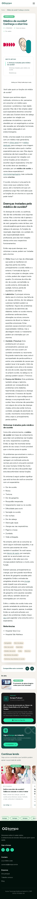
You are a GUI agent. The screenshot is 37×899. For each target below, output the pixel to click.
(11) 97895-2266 (7, 861)
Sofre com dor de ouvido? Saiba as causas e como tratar (15, 790)
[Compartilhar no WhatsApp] (27, 668)
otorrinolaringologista (11, 174)
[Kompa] (6, 3)
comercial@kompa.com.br (9, 864)
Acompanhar (10, 744)
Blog (2, 881)
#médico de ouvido (9, 651)
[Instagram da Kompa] (32, 668)
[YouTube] (12, 850)
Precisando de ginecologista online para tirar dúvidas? (23, 684)
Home (3, 10)
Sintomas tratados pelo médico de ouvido (19, 69)
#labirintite (19, 647)
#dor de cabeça (18, 643)
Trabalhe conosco (7, 877)
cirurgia (27, 581)
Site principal (5, 874)
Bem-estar (16, 766)
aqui (5, 618)
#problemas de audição (11, 655)
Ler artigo (6, 805)
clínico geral (14, 142)
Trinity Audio (21, 82)
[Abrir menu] (34, 3)
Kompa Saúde (9, 16)
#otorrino (27, 651)
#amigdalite (7, 643)
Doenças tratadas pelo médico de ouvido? (18, 64)
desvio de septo (13, 553)
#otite (20, 651)
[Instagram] (3, 850)
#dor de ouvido (8, 647)
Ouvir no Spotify (19, 720)
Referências (12, 73)
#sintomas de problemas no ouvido (14, 659)
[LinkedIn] (7, 850)
